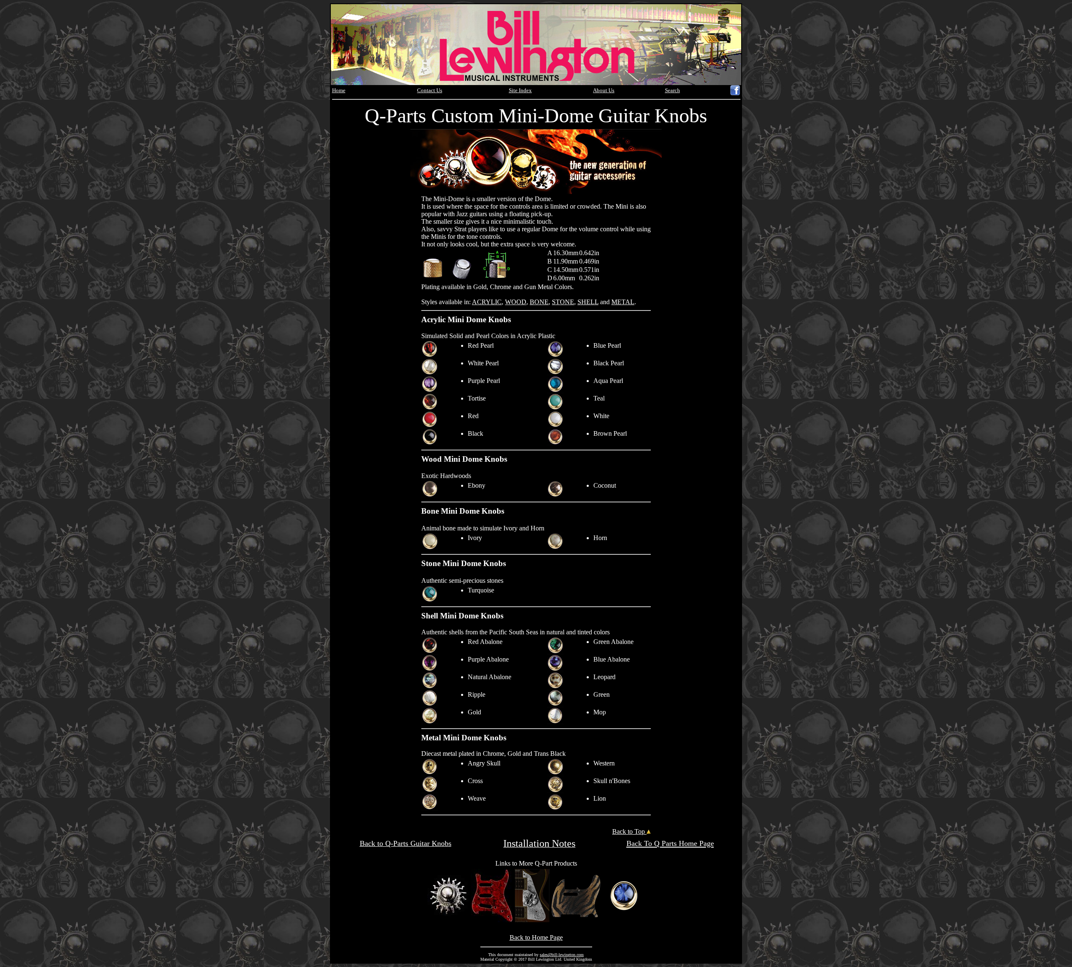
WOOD (515, 301)
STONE (563, 301)
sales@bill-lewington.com (562, 954)
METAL (622, 301)
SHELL (587, 301)
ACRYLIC (487, 301)
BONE (539, 301)
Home (338, 90)
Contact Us (429, 90)
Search (672, 90)
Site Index (520, 90)
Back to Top (629, 831)
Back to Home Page (536, 937)
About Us (603, 90)
